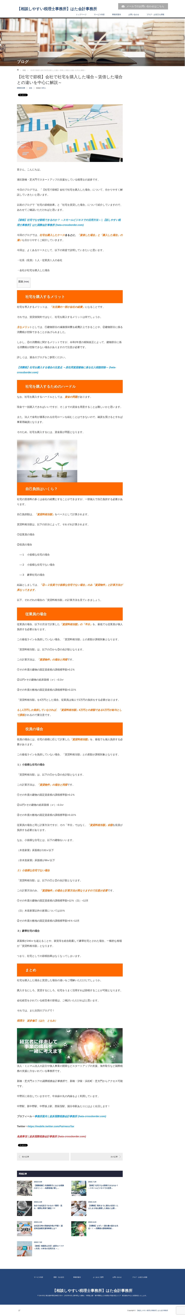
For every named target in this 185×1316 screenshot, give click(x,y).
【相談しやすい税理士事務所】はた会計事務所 (57, 9)
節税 (30, 88)
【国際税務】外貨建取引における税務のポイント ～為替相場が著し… (49, 1186)
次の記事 (114, 1157)
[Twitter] (19, 1310)
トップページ (81, 14)
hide (26, 281)
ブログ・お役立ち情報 (155, 14)
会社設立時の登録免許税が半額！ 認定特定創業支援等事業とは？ (48, 1227)
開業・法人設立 (59, 1277)
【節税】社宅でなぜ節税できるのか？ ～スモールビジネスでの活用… (103, 1186)
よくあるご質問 (98, 1277)
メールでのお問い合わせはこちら (145, 6)
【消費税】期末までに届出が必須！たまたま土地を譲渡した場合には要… (103, 1207)
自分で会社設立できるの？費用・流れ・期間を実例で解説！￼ (48, 1207)
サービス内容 (99, 14)
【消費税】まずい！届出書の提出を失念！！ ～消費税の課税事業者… (103, 1227)
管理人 (43, 88)
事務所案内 (116, 14)
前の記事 (25, 1157)
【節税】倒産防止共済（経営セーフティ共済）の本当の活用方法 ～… (49, 1247)
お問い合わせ (133, 14)
